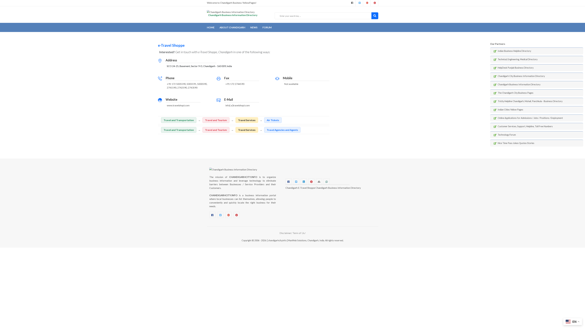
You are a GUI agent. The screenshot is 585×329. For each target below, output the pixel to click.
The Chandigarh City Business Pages (515, 93)
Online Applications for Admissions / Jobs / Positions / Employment (530, 118)
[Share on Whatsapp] (327, 182)
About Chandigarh (232, 27)
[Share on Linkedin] (304, 182)
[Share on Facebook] (288, 182)
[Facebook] (351, 3)
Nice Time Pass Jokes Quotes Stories (516, 143)
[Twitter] (359, 3)
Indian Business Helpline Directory (514, 51)
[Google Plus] (366, 3)
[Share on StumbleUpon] (319, 182)
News (253, 27)
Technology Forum (507, 134)
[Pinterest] (237, 215)
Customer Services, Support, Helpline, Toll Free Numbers (525, 126)
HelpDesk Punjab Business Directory (516, 67)
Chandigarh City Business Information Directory (521, 76)
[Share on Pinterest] (311, 182)
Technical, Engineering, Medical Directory (517, 59)
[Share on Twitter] (296, 182)
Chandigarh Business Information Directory (519, 84)
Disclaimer (285, 233)
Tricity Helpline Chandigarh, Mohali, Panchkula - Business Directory (530, 101)
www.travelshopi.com (178, 105)
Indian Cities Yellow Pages (510, 109)
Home (210, 27)
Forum (267, 27)
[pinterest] (374, 3)
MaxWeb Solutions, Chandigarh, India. (306, 240)
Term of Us (299, 233)
